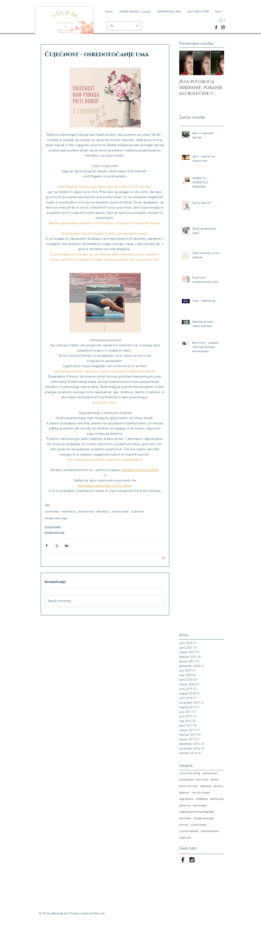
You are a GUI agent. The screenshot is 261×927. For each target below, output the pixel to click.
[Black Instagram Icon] (192, 859)
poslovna (184, 805)
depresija (102, 511)
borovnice (202, 779)
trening (183, 825)
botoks (215, 779)
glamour (184, 793)
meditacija (69, 511)
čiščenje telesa (210, 831)
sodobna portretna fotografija (196, 812)
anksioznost (86, 511)
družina (218, 786)
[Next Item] (217, 63)
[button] (224, 20)
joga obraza (186, 799)
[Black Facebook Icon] (182, 859)
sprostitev (185, 818)
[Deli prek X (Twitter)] (57, 545)
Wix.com (100, 913)
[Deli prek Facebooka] (47, 545)
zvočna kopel (120, 511)
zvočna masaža (188, 831)
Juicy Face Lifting (189, 773)
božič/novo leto (188, 786)
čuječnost (137, 511)
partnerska (217, 799)
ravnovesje (52, 511)
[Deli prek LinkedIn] (67, 545)
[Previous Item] (186, 63)
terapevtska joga (56, 518)
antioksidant (186, 779)
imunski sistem (201, 793)
